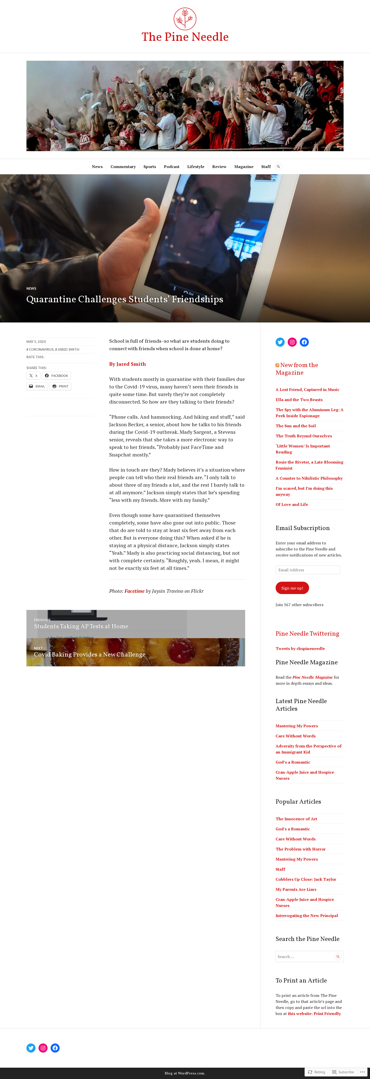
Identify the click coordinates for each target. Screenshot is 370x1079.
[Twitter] (280, 342)
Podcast (171, 166)
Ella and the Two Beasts (299, 399)
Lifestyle (195, 166)
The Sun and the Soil (296, 426)
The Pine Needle (185, 37)
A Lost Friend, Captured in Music (307, 389)
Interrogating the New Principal (307, 915)
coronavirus (41, 349)
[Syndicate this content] (277, 365)
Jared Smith (68, 349)
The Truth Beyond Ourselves (304, 436)
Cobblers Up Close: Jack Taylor (306, 879)
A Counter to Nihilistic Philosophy (309, 478)
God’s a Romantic (293, 762)
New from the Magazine (297, 369)
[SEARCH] (278, 166)
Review (219, 166)
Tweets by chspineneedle (300, 648)
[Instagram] (292, 342)
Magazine (243, 166)
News (97, 166)
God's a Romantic (293, 829)
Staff (266, 166)
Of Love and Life (292, 504)
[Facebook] (304, 342)
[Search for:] (310, 956)
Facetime (134, 590)
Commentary (123, 166)
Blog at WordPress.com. (185, 1073)
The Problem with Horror (301, 849)
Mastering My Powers (297, 726)
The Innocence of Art (296, 819)
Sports (149, 166)
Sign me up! (292, 588)
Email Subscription (303, 528)
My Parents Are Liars (296, 889)
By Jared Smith (127, 364)
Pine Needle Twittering (307, 634)
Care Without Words (296, 736)
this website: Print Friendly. (314, 1013)
